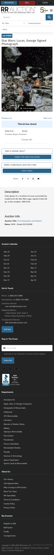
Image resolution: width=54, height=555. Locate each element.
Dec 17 (7, 280)
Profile (6, 532)
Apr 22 (33, 280)
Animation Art (9, 400)
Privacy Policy (9, 508)
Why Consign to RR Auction (15, 487)
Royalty (7, 452)
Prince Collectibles (11, 444)
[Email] (38, 178)
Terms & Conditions (12, 500)
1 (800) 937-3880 (15, 296)
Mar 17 (34, 268)
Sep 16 (7, 252)
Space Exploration (11, 460)
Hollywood (8, 412)
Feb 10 (34, 260)
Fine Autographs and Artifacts (29, 221)
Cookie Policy (9, 504)
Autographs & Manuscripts (15, 408)
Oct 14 (6, 260)
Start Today (27, 171)
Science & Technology (13, 456)
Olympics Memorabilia (13, 432)
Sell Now (7, 329)
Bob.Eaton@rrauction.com (16, 323)
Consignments (10, 536)
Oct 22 (6, 264)
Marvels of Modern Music (14, 424)
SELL (27, 3)
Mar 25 (34, 272)
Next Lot (47, 118)
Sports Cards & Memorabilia (15, 463)
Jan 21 (33, 256)
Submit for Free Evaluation (27, 157)
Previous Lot (7, 118)
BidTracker (8, 528)
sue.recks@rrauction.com (15, 306)
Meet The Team (10, 491)
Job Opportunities (11, 483)
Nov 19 (7, 272)
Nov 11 (6, 268)
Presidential (8, 440)
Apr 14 (33, 276)
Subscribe (8, 360)
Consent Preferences (16, 550)
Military (7, 428)
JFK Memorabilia (11, 416)
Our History (8, 479)
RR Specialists (10, 495)
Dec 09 (7, 276)
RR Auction (24, 545)
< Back (4, 29)
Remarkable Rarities (12, 448)
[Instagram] (33, 178)
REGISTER (9, 3)
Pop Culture (9, 436)
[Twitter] (28, 178)
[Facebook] (22, 178)
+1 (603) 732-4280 (21, 300)
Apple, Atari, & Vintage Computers (18, 404)
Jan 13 (33, 252)
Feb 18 (34, 264)
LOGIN (45, 3)
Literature (8, 420)
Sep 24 (7, 256)
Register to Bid (10, 523)
